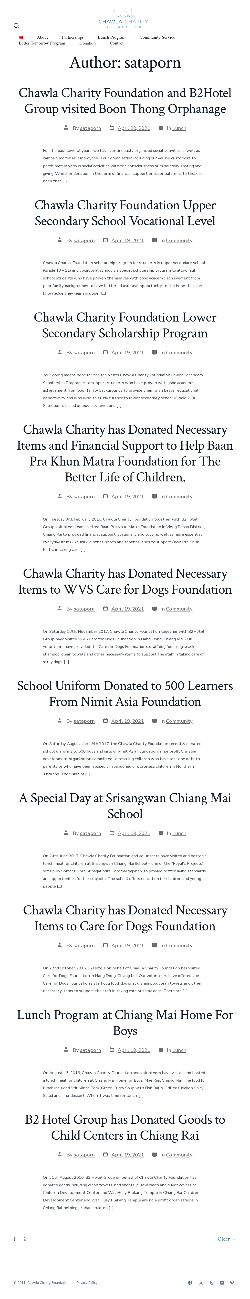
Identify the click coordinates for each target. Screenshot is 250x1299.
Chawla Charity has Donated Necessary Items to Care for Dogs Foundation (125, 918)
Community (179, 240)
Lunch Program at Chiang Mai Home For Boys (125, 1023)
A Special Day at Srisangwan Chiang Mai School (125, 806)
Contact (117, 42)
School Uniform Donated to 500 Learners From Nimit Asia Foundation (125, 694)
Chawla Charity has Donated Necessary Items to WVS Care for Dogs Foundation (125, 582)
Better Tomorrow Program (42, 42)
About (42, 36)
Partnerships (73, 36)
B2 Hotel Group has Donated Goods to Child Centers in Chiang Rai (125, 1127)
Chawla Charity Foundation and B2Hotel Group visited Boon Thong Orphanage (125, 101)
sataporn (90, 128)
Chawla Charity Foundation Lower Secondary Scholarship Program (125, 325)
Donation (87, 42)
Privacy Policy (87, 1282)
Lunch (179, 128)
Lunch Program (111, 36)
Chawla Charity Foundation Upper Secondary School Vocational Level (125, 213)
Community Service (157, 36)
